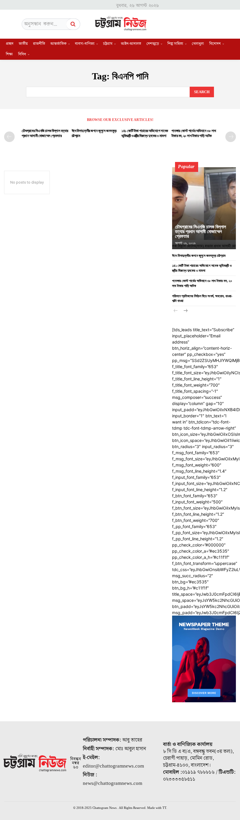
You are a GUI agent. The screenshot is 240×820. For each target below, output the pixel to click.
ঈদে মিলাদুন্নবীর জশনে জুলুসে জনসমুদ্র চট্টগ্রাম (199, 256)
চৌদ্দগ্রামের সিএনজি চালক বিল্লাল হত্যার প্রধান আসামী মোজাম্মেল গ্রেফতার (200, 231)
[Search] (73, 24)
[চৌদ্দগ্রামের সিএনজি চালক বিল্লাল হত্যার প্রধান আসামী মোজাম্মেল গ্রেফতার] (204, 208)
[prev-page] (9, 136)
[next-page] (230, 136)
